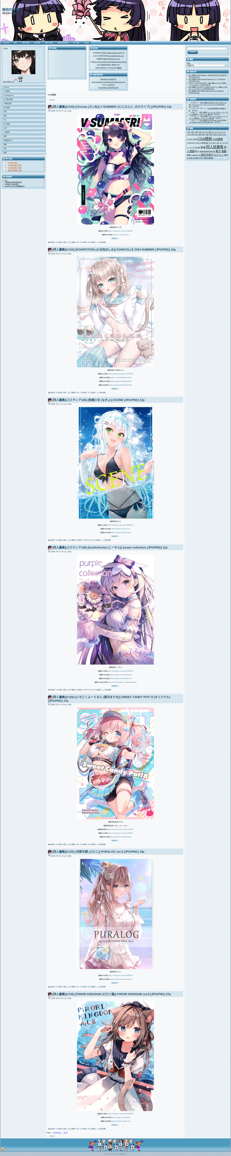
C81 (192, 132)
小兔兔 (69, 111)
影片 (197, 151)
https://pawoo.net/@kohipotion (121, 381)
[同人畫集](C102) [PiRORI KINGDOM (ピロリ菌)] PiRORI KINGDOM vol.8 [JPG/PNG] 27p (111, 994)
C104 (77, 242)
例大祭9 (197, 147)
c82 (196, 132)
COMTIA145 (87, 540)
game (198, 143)
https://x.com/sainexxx (121, 235)
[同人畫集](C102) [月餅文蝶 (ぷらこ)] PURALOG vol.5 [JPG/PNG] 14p (98, 851)
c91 (221, 132)
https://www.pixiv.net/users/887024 (120, 975)
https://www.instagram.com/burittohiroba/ (122, 682)
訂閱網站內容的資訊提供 (13, 182)
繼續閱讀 (115, 238)
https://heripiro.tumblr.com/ (121, 1121)
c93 (188, 135)
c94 (192, 134)
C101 (219, 135)
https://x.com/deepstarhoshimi (121, 377)
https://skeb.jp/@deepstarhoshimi (120, 385)
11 (65, 1132)
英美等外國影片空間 (15, 170)
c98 (206, 135)
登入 (6, 180)
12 (66, 1132)
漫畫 (223, 151)
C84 (203, 132)
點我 (119, 68)
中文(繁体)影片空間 (14, 165)
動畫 (203, 147)
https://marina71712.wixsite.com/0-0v (120, 829)
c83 (199, 132)
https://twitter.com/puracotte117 (121, 979)
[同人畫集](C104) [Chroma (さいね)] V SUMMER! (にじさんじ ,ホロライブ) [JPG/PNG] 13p (112, 106)
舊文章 (51, 100)
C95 (195, 135)
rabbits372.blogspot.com (111, 59)
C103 (189, 139)
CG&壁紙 (59, 242)
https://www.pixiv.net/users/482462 (120, 833)
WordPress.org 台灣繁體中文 (14, 186)
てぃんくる (213, 143)
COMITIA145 (87, 690)
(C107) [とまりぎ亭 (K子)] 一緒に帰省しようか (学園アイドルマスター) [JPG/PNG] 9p (208, 84)
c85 (206, 132)
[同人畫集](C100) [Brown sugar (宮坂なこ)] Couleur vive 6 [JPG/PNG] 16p (208, 121)
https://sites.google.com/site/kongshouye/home (109, 62)
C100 (215, 135)
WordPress (114, 1154)
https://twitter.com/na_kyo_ (121, 529)
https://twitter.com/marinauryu (121, 837)
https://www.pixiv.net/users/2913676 (120, 374)
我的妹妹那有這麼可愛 (207, 151)
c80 (188, 132)
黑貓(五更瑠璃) (208, 158)
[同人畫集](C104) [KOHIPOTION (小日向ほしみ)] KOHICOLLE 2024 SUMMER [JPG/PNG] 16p (114, 249)
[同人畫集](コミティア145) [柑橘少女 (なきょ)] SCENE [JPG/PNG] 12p (98, 400)
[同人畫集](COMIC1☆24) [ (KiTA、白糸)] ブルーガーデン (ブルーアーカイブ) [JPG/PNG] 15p (207, 105)
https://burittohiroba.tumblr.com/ (121, 678)
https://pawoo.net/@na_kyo (121, 532)
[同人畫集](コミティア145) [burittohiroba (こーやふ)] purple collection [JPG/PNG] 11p (109, 547)
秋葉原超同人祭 (195, 155)
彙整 (188, 63)
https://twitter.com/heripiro (121, 1117)
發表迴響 (102, 242)
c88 (216, 132)
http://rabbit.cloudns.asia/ (112, 53)
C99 (210, 134)
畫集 (64, 242)
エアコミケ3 (190, 147)
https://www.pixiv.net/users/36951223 (120, 525)
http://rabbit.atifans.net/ (116, 56)
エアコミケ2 (224, 143)
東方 (218, 151)
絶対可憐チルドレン (212, 154)
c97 (203, 134)
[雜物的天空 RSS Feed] (2, 1149)
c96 (199, 134)
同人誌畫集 (91, 242)
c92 (224, 132)
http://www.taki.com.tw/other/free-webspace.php (108, 82)
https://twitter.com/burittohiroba (121, 675)
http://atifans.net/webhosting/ (108, 88)
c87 (213, 132)
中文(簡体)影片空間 (14, 168)
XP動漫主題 (204, 143)
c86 (209, 132)
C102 (77, 844)
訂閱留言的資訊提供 (11, 184)
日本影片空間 (12, 163)
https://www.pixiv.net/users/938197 (120, 231)
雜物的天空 (10, 10)
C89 (218, 132)
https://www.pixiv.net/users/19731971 (120, 1114)
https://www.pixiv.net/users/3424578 (120, 671)
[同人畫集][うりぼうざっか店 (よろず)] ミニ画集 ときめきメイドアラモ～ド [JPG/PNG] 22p (208, 88)
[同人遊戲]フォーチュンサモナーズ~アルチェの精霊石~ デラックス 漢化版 (208, 113)
